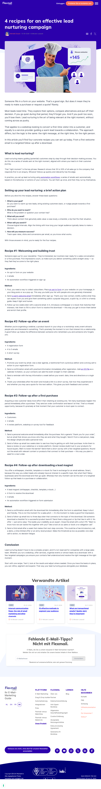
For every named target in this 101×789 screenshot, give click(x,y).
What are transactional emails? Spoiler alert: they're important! (79, 611)
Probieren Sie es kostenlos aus (79, 3)
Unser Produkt (40, 723)
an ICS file (85, 369)
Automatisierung (41, 701)
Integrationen (40, 704)
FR (15, 704)
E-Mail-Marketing (41, 694)
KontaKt (84, 697)
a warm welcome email (21, 296)
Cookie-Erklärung (57, 716)
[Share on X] (95, 33)
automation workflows (50, 177)
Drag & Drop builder (42, 697)
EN (11, 704)
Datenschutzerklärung (58, 701)
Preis (37, 708)
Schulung (84, 704)
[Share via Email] (87, 33)
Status (83, 717)
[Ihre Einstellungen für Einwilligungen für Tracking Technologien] (3, 785)
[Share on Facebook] (91, 33)
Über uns (53, 694)
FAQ (82, 700)
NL (7, 704)
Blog (67, 694)
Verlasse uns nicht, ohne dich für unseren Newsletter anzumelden (28, 750)
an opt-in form (55, 290)
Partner (53, 697)
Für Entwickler (86, 713)
